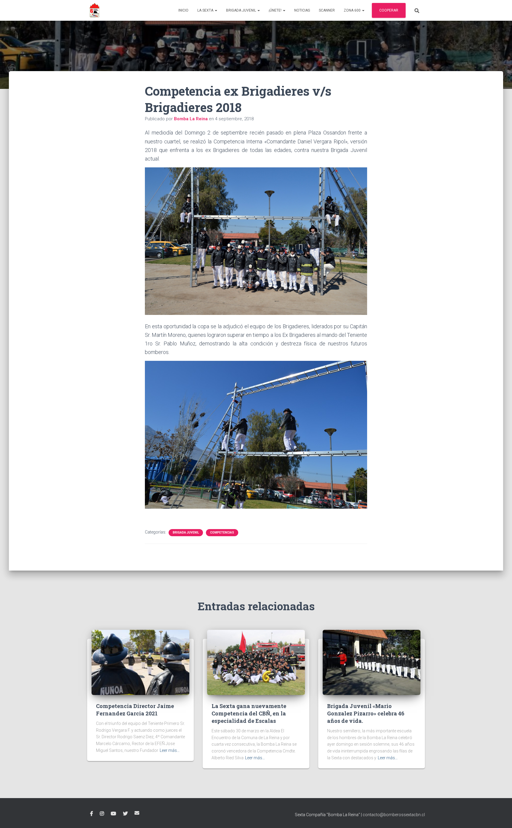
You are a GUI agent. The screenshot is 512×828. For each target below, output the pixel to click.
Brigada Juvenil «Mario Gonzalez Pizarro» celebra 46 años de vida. (365, 713)
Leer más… (170, 750)
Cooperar (388, 10)
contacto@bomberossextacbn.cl (394, 814)
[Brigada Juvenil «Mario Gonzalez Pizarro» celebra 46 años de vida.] (371, 661)
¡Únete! (275, 10)
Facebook (91, 814)
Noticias (302, 10)
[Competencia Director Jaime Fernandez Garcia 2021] (140, 661)
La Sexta (205, 10)
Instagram (102, 814)
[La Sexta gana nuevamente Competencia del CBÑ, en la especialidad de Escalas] (256, 661)
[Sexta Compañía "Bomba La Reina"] (94, 10)
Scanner (327, 10)
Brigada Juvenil (241, 10)
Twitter (125, 814)
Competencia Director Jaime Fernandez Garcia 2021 (135, 709)
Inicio (183, 10)
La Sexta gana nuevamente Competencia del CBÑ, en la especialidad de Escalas (249, 713)
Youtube (113, 814)
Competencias (222, 532)
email (137, 813)
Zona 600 (352, 10)
